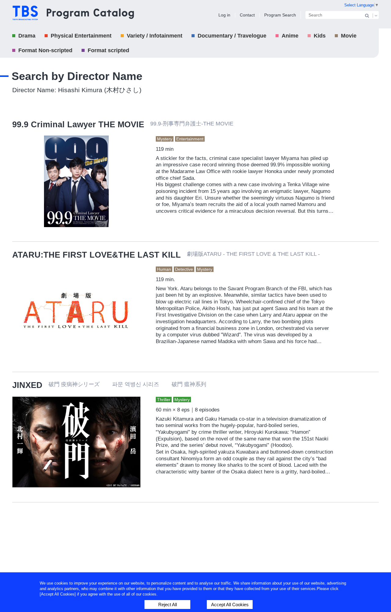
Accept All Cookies (230, 604)
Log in (224, 15)
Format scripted (108, 50)
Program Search (280, 15)
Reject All (167, 604)
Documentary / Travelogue (232, 36)
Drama (26, 36)
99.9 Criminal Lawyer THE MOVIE (78, 124)
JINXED (27, 385)
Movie (348, 36)
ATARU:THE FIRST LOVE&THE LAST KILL (96, 254)
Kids (320, 36)
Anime (290, 36)
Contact (247, 15)
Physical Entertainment (81, 36)
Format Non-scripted (45, 50)
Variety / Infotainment (154, 36)
